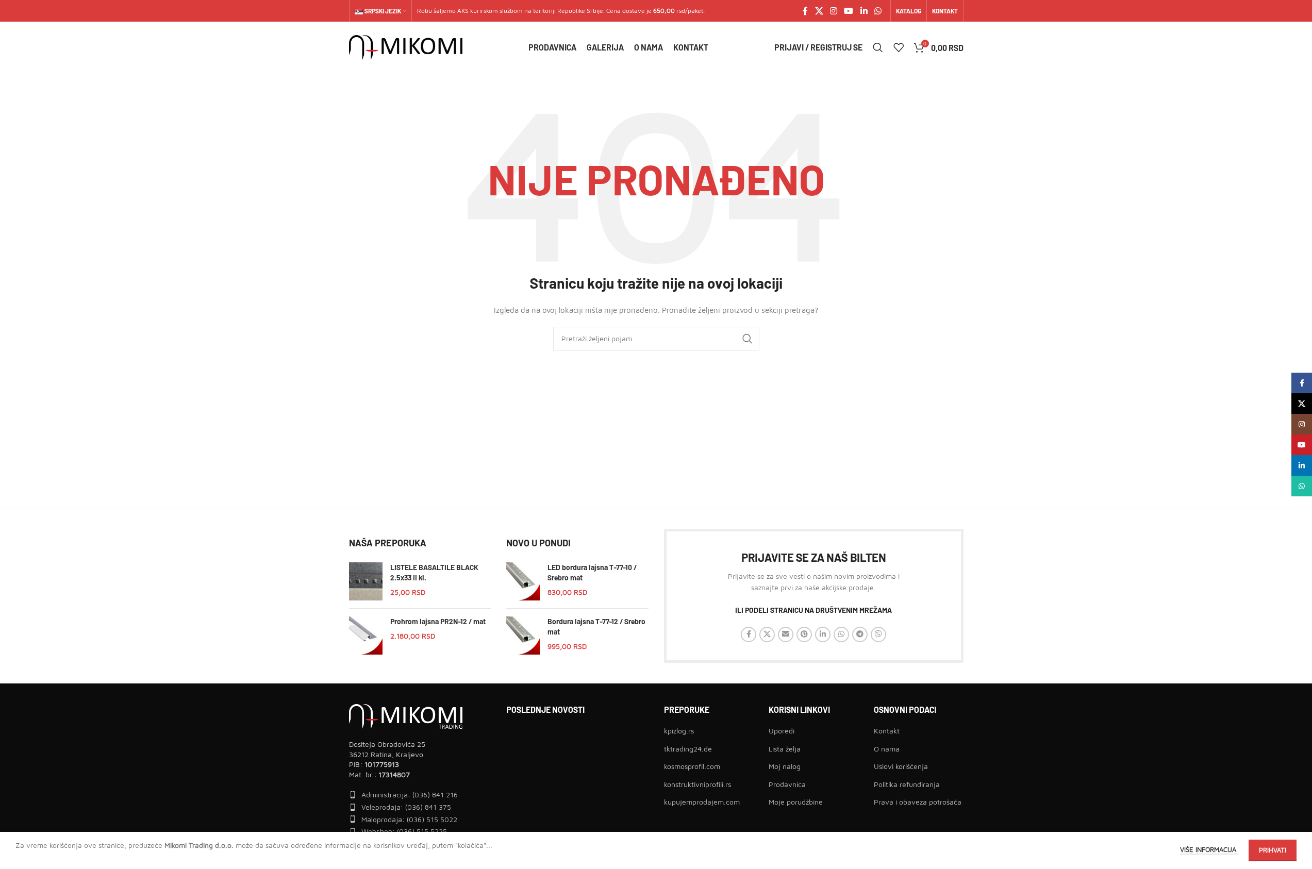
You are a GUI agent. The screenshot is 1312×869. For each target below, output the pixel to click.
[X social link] (818, 11)
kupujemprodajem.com (702, 801)
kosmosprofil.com (692, 766)
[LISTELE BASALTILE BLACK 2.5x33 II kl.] (366, 581)
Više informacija (1209, 849)
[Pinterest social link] (804, 634)
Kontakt (887, 730)
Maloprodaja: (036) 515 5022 (409, 819)
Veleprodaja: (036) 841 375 (406, 807)
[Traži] (878, 47)
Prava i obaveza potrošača (917, 801)
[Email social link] (785, 634)
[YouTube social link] (849, 11)
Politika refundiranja (907, 784)
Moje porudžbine (796, 801)
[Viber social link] (878, 634)
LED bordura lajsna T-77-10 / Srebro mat (592, 572)
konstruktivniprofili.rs (697, 784)
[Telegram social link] (860, 634)
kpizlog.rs (679, 730)
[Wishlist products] (898, 47)
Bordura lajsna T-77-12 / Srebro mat (596, 626)
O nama (887, 748)
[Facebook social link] (805, 11)
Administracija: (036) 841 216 (409, 794)
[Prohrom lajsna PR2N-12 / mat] (366, 635)
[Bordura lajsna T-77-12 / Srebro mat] (523, 635)
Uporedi (781, 730)
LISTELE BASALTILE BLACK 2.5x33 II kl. (434, 572)
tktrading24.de (688, 748)
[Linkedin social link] (864, 11)
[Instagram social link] (833, 11)
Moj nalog (785, 766)
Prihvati (1272, 850)
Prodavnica (787, 784)
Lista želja (785, 748)
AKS (463, 10)
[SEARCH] (747, 338)
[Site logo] (405, 46)
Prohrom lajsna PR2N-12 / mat (438, 621)
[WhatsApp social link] (878, 11)
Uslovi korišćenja (901, 766)
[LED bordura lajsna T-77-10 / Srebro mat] (523, 581)
